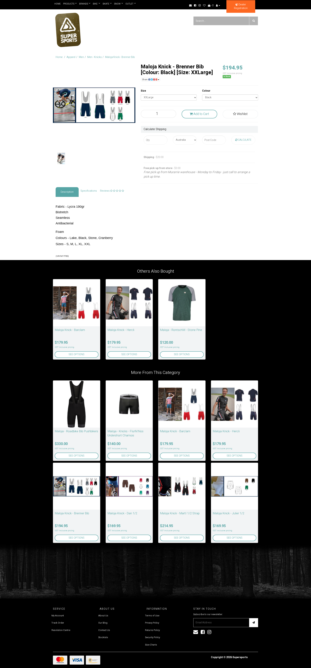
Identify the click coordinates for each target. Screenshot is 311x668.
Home (57, 3)
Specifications (88, 191)
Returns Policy (152, 630)
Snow (116, 3)
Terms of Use (152, 615)
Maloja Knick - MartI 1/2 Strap (180, 513)
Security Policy (152, 637)
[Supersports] (68, 29)
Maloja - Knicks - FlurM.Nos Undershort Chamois (125, 433)
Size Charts (151, 644)
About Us (103, 615)
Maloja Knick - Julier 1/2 (228, 513)
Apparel (71, 57)
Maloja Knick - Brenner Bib (120, 57)
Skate (105, 3)
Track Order (57, 622)
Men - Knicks (94, 57)
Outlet (128, 3)
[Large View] (61, 158)
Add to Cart (201, 114)
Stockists (103, 637)
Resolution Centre (60, 630)
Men (81, 57)
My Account (57, 615)
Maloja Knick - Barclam (70, 330)
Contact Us (104, 630)
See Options (76, 354)
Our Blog (102, 622)
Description (67, 192)
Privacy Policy (152, 622)
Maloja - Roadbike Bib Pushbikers (76, 431)
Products (68, 3)
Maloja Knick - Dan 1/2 (122, 513)
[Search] (253, 20)
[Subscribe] (253, 622)
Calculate (244, 140)
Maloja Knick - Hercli (120, 330)
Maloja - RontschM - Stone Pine (181, 330)
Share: (145, 79)
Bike (94, 3)
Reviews (105, 191)
